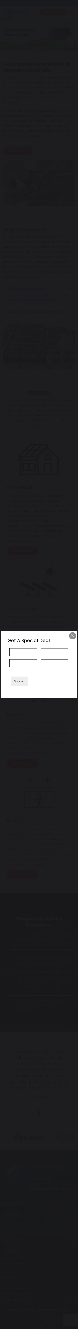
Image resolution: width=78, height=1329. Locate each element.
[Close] (72, 635)
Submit (19, 681)
